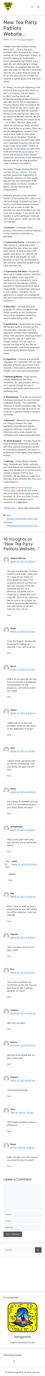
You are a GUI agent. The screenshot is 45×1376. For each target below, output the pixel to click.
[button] (32, 6)
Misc (9, 515)
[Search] (38, 1250)
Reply (9, 615)
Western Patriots (26, 152)
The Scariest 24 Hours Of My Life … (23, 526)
